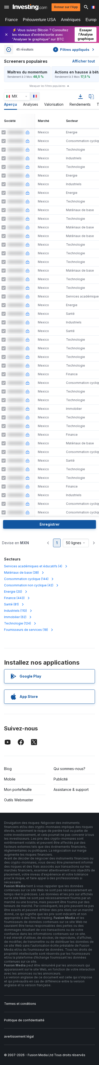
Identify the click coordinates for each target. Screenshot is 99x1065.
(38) (21, 572)
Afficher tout (83, 61)
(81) (11, 604)
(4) (33, 566)
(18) (26, 630)
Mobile (9, 779)
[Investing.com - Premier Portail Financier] (30, 7)
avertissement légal (19, 1036)
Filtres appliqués (72, 50)
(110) (15, 611)
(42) (28, 585)
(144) (26, 579)
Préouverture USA (39, 20)
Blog (8, 768)
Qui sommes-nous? (69, 768)
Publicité (61, 779)
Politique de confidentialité (24, 1020)
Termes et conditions (20, 1004)
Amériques (70, 20)
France (11, 20)
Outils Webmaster (18, 800)
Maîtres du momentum (27, 72)
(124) (17, 623)
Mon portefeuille (18, 789)
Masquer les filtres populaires (47, 85)
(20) (13, 591)
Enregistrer (50, 524)
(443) (14, 598)
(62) (15, 617)
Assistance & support (71, 789)
